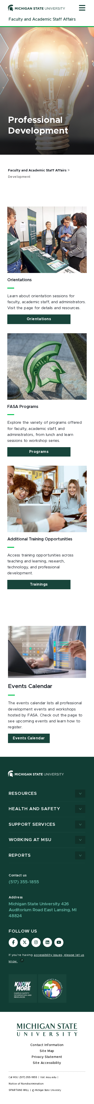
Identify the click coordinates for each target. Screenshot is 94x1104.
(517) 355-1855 (24, 882)
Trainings (39, 584)
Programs (39, 452)
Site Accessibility (47, 1063)
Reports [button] (20, 855)
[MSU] (36, 778)
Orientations (39, 319)
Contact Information (47, 1045)
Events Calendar (29, 738)
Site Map (47, 1051)
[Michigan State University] (36, 8)
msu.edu (51, 1077)
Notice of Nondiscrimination (26, 1084)
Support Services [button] (32, 824)
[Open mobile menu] (82, 8)
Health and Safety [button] (34, 809)
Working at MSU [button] (30, 840)
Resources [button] (23, 793)
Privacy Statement (47, 1057)
